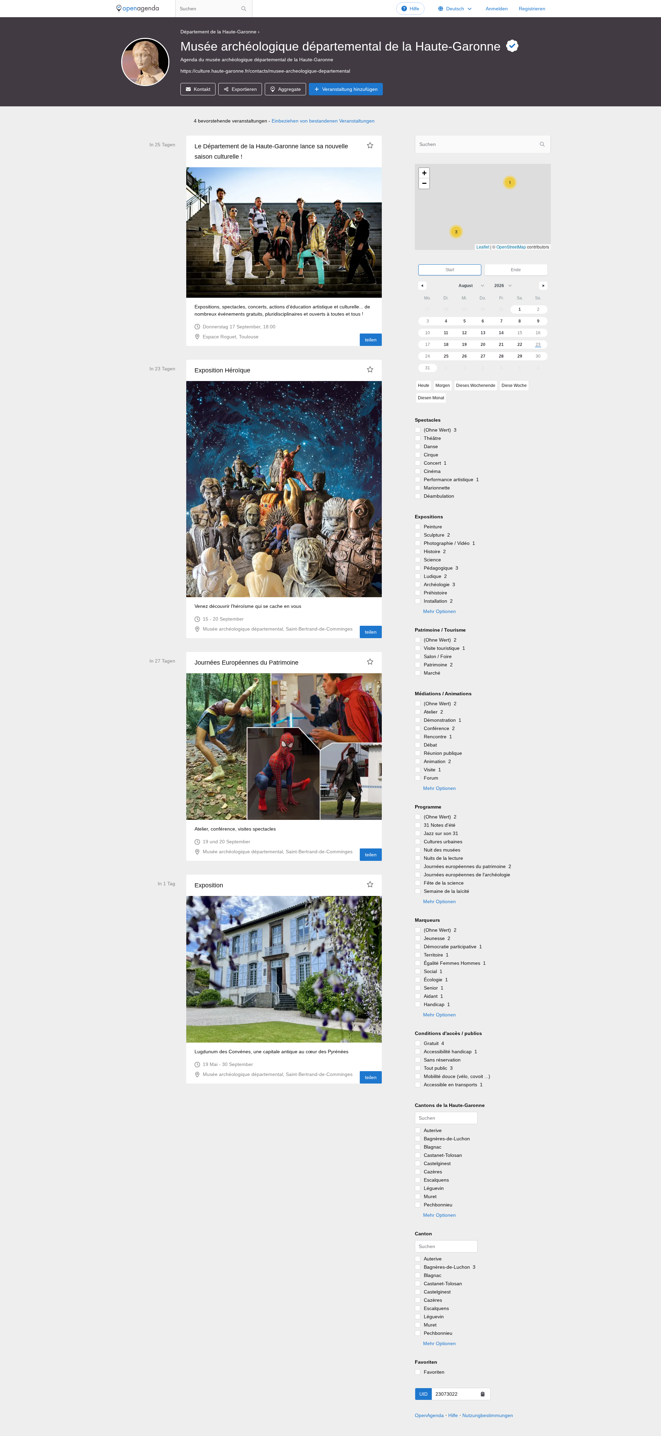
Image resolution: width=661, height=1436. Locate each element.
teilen (371, 339)
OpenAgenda (429, 1415)
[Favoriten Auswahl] (370, 145)
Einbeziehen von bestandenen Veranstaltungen (323, 121)
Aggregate (289, 89)
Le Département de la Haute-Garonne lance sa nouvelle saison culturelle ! (271, 151)
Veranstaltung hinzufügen (350, 89)
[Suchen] (243, 8)
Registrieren (532, 8)
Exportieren (244, 89)
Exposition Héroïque (222, 370)
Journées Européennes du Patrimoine (246, 662)
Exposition (209, 885)
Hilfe (414, 8)
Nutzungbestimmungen (487, 1415)
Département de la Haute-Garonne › (220, 31)
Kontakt (202, 89)
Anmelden (497, 8)
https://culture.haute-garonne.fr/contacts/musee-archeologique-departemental (265, 71)
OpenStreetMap (511, 247)
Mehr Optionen (439, 611)
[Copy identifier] (483, 1394)
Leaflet (482, 247)
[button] (456, 232)
